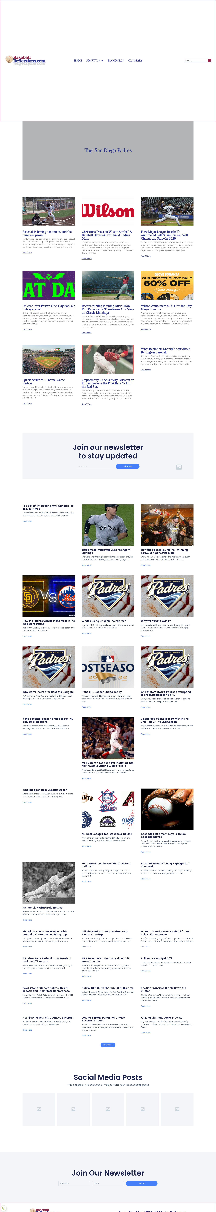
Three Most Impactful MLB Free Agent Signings (106, 551)
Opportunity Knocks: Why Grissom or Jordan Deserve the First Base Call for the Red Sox (108, 383)
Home (78, 60)
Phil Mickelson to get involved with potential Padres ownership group (44, 933)
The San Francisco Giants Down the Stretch (163, 989)
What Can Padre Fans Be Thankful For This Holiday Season (165, 933)
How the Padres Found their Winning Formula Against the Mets (164, 551)
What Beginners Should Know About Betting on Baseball (165, 350)
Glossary (135, 60)
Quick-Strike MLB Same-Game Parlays (43, 381)
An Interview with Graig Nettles (42, 907)
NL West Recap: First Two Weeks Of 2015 (107, 834)
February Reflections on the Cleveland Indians (106, 865)
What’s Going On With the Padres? (104, 621)
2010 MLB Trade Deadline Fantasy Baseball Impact (103, 1019)
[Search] (209, 60)
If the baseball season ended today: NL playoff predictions (47, 720)
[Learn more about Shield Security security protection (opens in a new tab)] (4, 1208)
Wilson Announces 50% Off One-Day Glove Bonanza (166, 307)
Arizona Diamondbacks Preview (161, 1017)
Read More (27, 253)
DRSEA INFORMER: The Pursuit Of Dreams (107, 988)
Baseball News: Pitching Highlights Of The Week (165, 865)
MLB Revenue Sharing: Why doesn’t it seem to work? (105, 960)
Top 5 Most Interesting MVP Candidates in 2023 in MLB (47, 507)
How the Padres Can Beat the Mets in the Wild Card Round (48, 622)
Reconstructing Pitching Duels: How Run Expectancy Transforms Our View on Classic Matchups (108, 309)
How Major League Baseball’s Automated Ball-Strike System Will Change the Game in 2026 (164, 235)
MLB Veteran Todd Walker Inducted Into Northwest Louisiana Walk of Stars (107, 764)
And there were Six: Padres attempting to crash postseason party (166, 693)
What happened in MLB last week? (44, 790)
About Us (93, 60)
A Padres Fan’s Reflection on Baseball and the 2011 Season (46, 960)
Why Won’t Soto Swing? (156, 621)
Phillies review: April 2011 (156, 958)
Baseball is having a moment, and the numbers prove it (47, 233)
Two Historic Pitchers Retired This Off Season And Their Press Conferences (46, 989)
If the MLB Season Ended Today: (102, 692)
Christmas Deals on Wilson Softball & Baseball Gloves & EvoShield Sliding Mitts (107, 235)
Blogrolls (116, 60)
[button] (108, 1045)
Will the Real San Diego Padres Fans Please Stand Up (105, 933)
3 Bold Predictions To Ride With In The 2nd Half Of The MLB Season (165, 720)
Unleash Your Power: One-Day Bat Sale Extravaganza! (48, 307)
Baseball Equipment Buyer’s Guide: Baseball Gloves (163, 835)
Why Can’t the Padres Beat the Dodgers (48, 692)
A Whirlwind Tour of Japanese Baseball (47, 1017)
